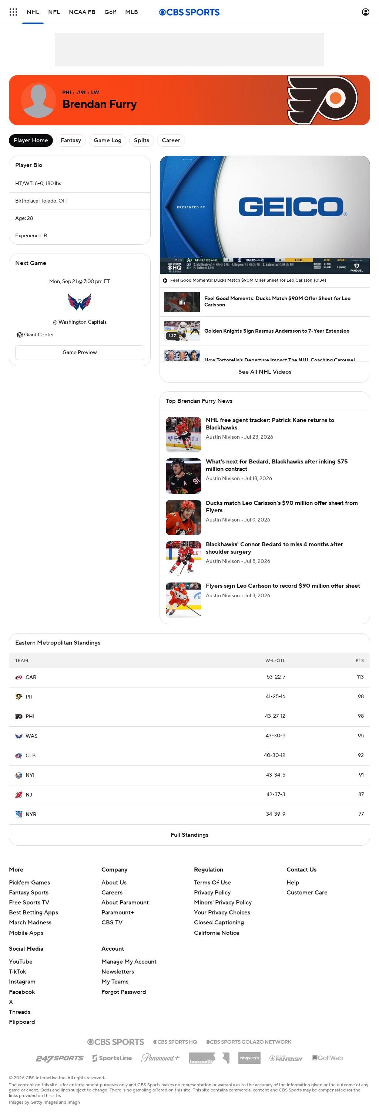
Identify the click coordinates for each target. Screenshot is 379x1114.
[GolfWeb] (327, 1058)
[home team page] (79, 302)
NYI (30, 775)
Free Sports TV (29, 902)
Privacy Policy (212, 892)
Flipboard (22, 1022)
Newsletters (117, 971)
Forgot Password (123, 992)
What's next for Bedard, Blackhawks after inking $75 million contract (277, 465)
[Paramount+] (160, 1056)
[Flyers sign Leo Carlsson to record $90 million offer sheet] (183, 600)
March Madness (30, 922)
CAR (31, 677)
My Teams (114, 981)
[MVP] (249, 1055)
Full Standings (189, 835)
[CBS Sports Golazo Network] (249, 1041)
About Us (114, 882)
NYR (31, 814)
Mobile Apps (26, 933)
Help (292, 882)
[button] (13, 12)
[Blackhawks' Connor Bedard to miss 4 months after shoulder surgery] (183, 559)
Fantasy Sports (28, 892)
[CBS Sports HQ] (175, 1041)
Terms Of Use (212, 882)
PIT (29, 697)
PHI (30, 716)
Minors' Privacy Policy (223, 902)
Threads (19, 1012)
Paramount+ (117, 912)
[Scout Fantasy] (286, 1058)
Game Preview (80, 352)
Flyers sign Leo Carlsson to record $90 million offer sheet (283, 586)
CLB (31, 756)
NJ (29, 795)
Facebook (22, 992)
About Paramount (125, 902)
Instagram (22, 981)
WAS (31, 736)
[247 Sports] (60, 1056)
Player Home (31, 140)
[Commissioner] (209, 1055)
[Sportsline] (112, 1057)
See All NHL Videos (264, 372)
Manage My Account (129, 961)
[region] (265, 215)
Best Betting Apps (33, 912)
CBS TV (112, 922)
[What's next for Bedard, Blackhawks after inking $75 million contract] (183, 476)
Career (171, 140)
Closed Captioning (219, 915)
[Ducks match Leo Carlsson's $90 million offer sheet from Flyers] (183, 517)
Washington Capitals (82, 322)
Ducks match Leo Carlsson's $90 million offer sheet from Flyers (282, 506)
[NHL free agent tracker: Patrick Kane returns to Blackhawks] (183, 434)
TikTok (17, 971)
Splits (141, 140)
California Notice (216, 925)
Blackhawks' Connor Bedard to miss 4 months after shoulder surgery (274, 548)
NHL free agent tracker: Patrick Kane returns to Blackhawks (270, 424)
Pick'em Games (29, 882)
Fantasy (71, 140)
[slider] (264, 252)
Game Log (107, 140)
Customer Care (307, 892)
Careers (112, 892)
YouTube (21, 961)
